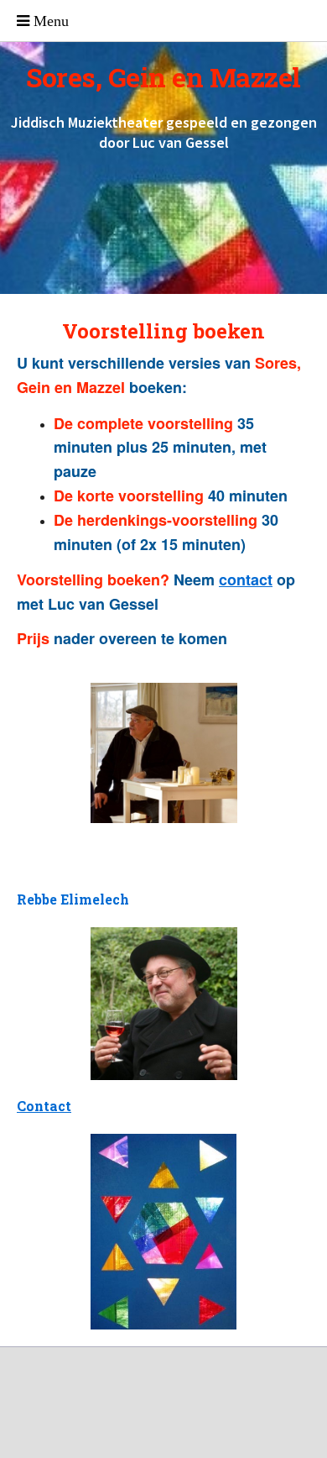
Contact (44, 1105)
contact (245, 579)
